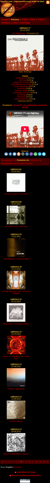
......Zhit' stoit (21, 80)
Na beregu (21, 95)
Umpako (4, 20)
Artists (25, 20)
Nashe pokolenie (21, 99)
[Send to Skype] (44, 153)
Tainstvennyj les (7, 160)
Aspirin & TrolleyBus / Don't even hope (16, 357)
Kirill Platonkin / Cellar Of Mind (16, 259)
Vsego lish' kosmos (21, 82)
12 (36, 462)
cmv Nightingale (18, 33)
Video (40, 20)
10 (29, 462)
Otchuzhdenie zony (9, 163)
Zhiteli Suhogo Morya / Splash (16, 454)
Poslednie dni (21, 78)
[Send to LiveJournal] (27, 153)
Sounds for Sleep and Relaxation (26, 475)
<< (2, 462)
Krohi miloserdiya (21, 86)
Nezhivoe (35, 160)
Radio (32, 20)
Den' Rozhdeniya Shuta (21, 84)
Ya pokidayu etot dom (21, 93)
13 (40, 462)
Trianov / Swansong (16, 389)
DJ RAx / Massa (16, 421)
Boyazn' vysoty (21, 91)
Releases (15, 20)
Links (14, 23)
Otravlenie (21, 97)
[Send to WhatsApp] (35, 153)
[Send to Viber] (31, 153)
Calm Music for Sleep (26, 472)
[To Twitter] (14, 153)
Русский (17, 467)
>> (48, 462)
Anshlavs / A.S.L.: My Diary (16, 226)
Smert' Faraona (26, 163)
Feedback (5, 23)
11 (33, 462)
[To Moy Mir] (23, 153)
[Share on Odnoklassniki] (19, 153)
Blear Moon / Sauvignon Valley (16, 324)
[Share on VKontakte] (6, 153)
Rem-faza (21, 88)
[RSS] (48, 2)
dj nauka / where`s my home (16, 194)
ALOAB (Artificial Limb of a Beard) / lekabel (16, 292)
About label (25, 23)
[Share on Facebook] (10, 153)
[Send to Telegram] (40, 153)
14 (44, 462)
